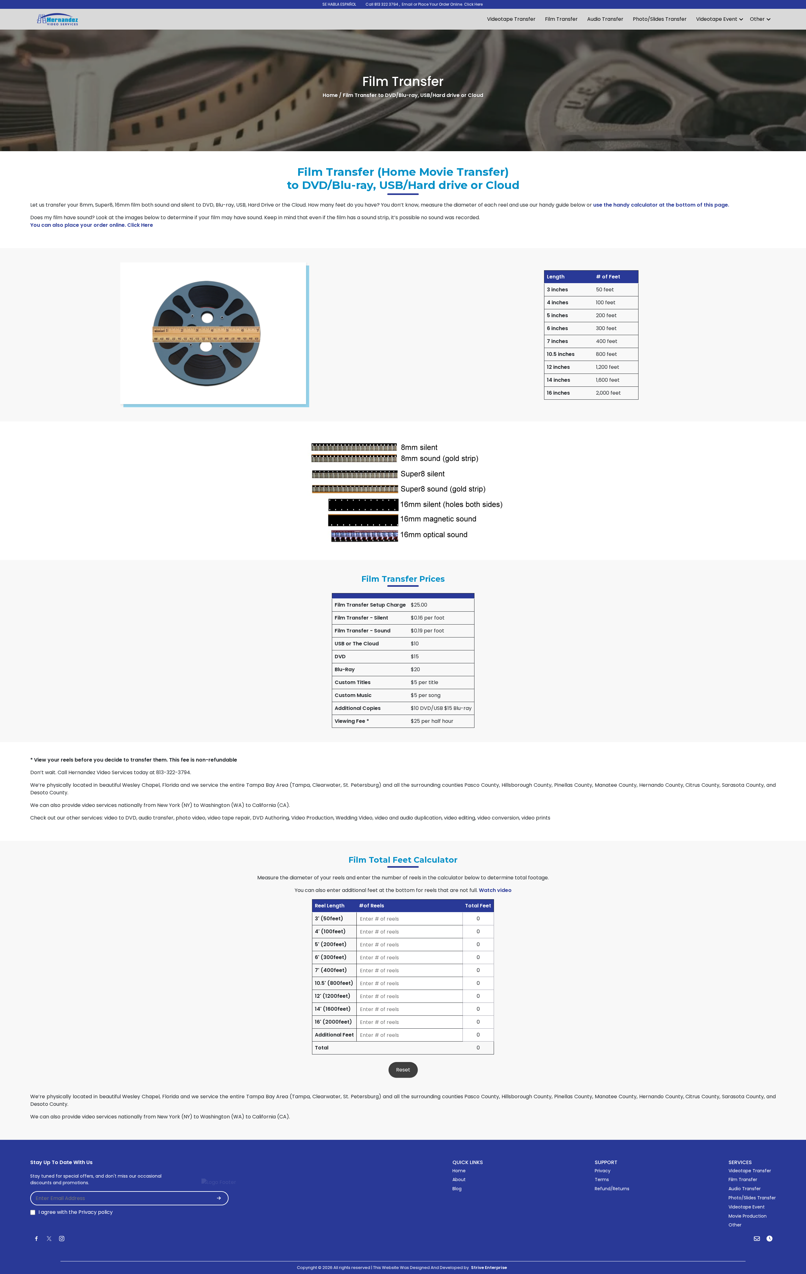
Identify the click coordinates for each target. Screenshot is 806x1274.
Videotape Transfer (511, 19)
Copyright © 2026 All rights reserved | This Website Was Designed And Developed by (402, 1268)
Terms (602, 1179)
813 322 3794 (386, 4)
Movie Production (748, 1216)
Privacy (602, 1171)
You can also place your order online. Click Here (91, 225)
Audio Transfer (605, 19)
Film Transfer (561, 19)
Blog (457, 1188)
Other (757, 19)
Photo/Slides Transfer (660, 19)
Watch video (495, 890)
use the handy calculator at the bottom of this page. (660, 205)
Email (407, 4)
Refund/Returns (612, 1188)
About (459, 1179)
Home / (332, 95)
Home (459, 1171)
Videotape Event (716, 19)
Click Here (473, 4)
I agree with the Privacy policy (75, 1212)
